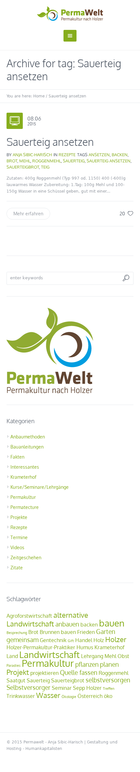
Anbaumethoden (27, 436)
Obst (123, 656)
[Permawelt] (70, 13)
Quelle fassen (78, 672)
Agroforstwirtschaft (29, 616)
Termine (19, 537)
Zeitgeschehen (25, 557)
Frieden (86, 632)
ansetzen (99, 154)
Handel (83, 640)
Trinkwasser (21, 696)
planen (109, 664)
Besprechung (17, 632)
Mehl (24, 160)
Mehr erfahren (28, 213)
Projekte (18, 517)
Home (39, 96)
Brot (12, 160)
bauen (111, 623)
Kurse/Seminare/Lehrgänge (39, 487)
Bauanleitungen (27, 446)
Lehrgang (92, 656)
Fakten (17, 457)
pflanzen (87, 664)
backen (120, 154)
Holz (98, 640)
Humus (85, 647)
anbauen (67, 624)
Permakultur (23, 497)
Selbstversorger (28, 687)
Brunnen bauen (58, 632)
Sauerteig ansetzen (50, 141)
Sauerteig (74, 160)
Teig (45, 167)
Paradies (14, 665)
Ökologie (69, 696)
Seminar (62, 688)
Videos (17, 547)
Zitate (16, 567)
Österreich (90, 696)
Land (12, 656)
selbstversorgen (108, 680)
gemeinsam (22, 640)
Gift (71, 641)
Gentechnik (53, 640)
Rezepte (67, 154)
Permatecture (24, 507)
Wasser (48, 695)
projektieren (44, 673)
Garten (105, 631)
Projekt (18, 672)
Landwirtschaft (49, 654)
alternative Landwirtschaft (47, 619)
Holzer (115, 639)
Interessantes (24, 467)
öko (108, 696)
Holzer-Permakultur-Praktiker (41, 647)
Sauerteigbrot (23, 167)
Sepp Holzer (87, 688)
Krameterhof (23, 477)
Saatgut (16, 680)
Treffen (108, 688)
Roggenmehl (46, 160)
